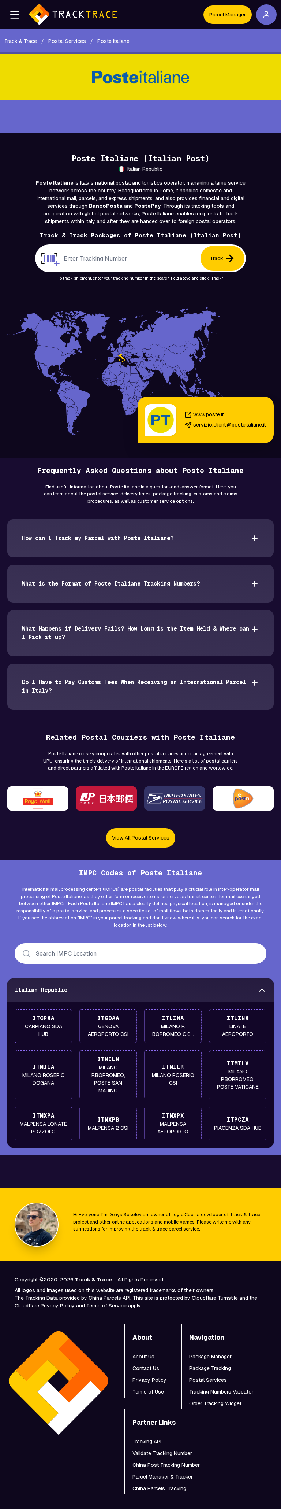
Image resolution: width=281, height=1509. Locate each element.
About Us (143, 1356)
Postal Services (208, 1380)
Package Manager (210, 1356)
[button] (14, 15)
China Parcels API (109, 1298)
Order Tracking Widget (215, 1403)
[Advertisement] (140, 116)
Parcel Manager (227, 14)
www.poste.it (208, 414)
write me (222, 1222)
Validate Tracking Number (162, 1453)
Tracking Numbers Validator (221, 1391)
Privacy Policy (58, 1305)
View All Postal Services (140, 837)
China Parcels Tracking (159, 1488)
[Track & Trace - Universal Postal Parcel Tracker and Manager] (73, 14)
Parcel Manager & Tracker (162, 1476)
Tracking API (146, 1441)
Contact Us (145, 1368)
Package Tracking (210, 1368)
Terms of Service (106, 1305)
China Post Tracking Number (166, 1465)
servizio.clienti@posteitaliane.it (229, 424)
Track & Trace (245, 1214)
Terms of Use (148, 1391)
